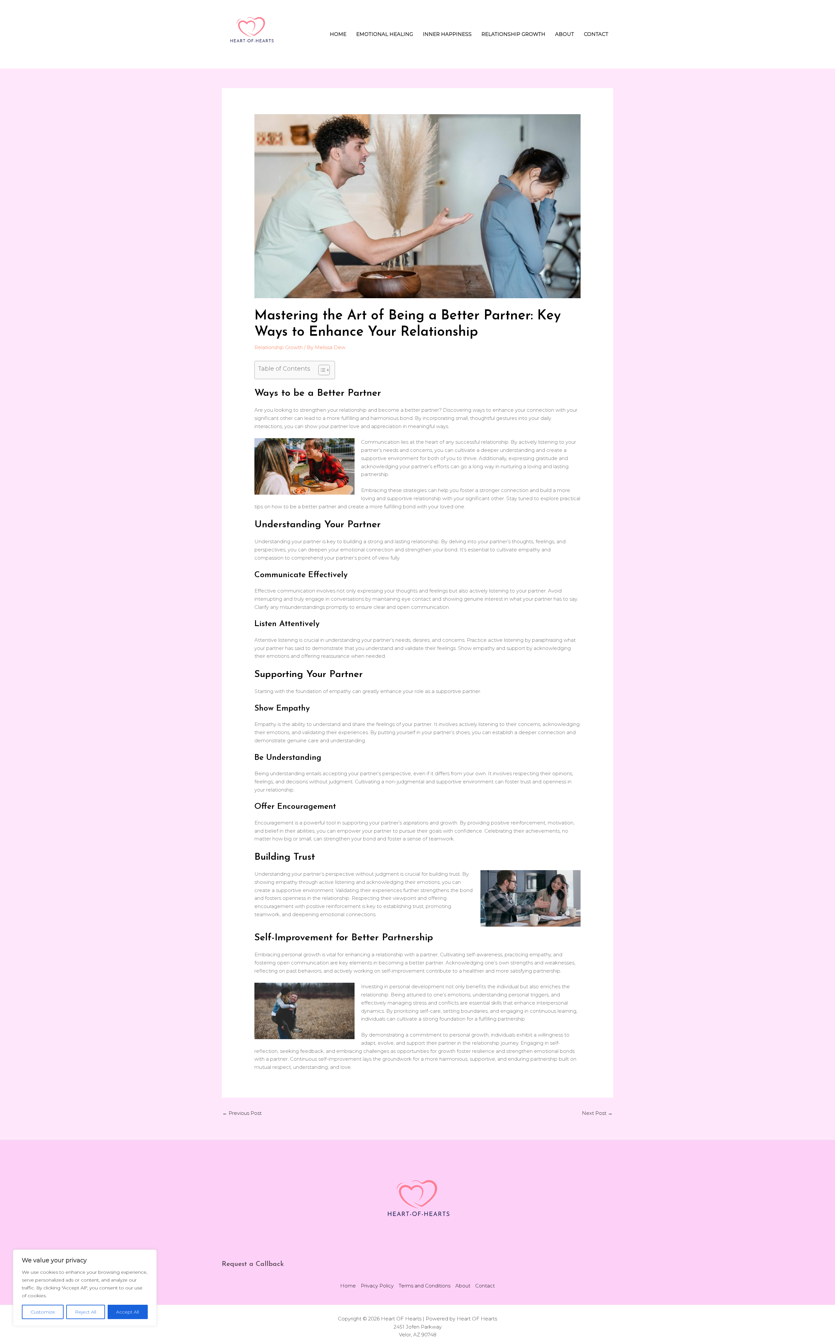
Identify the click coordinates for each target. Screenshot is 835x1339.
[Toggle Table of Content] (320, 370)
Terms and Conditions (424, 1286)
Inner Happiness (447, 34)
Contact (596, 34)
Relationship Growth (513, 34)
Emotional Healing (384, 34)
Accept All (127, 1312)
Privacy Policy (377, 1286)
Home (338, 34)
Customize (43, 1312)
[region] (85, 1288)
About (564, 34)
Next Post (597, 1113)
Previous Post (242, 1113)
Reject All (85, 1312)
